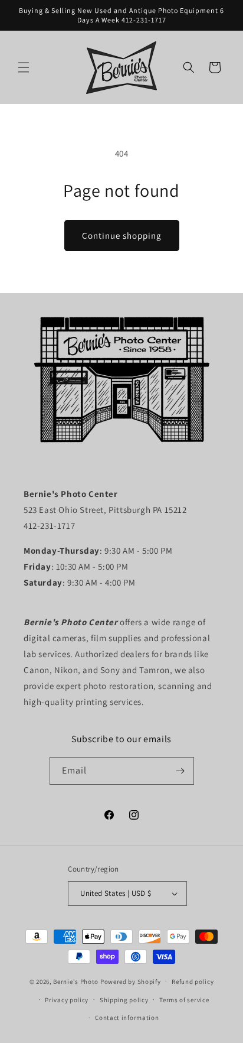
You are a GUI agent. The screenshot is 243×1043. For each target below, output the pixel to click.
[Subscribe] (180, 771)
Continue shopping (122, 235)
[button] (24, 67)
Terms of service (184, 1000)
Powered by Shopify (130, 981)
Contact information (127, 1017)
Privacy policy (66, 1000)
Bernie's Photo (75, 981)
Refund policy (193, 981)
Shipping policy (124, 1000)
